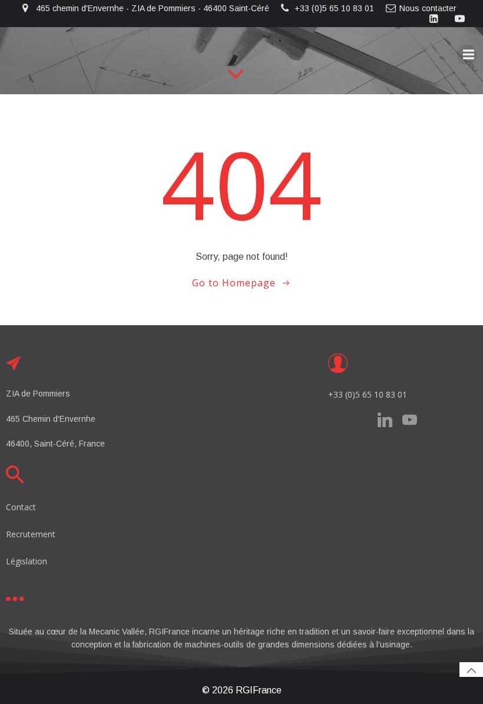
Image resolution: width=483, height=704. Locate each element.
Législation (26, 561)
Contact (21, 507)
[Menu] (467, 55)
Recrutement (30, 534)
